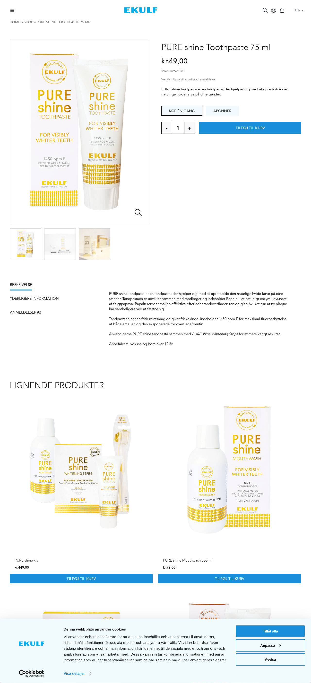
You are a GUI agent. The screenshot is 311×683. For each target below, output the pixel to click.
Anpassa (267, 645)
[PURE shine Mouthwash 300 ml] (229, 469)
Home (15, 22)
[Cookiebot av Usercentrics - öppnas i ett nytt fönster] (31, 673)
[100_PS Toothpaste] (79, 132)
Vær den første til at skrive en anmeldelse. (188, 79)
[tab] (23, 286)
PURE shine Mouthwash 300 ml (188, 560)
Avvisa (270, 659)
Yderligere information (34, 298)
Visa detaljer (74, 673)
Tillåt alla (270, 631)
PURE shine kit (26, 560)
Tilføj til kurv (250, 128)
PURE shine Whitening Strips (215, 334)
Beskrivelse (21, 284)
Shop (28, 22)
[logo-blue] (140, 9)
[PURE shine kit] (81, 469)
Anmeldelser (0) (25, 312)
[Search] (265, 10)
